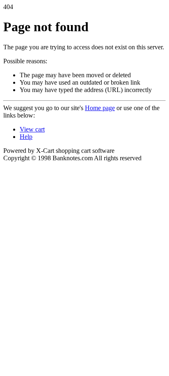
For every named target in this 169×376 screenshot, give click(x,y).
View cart (32, 129)
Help (26, 136)
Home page (100, 107)
